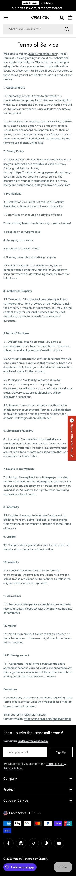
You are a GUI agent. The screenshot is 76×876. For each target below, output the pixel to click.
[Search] (66, 29)
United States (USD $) (23, 813)
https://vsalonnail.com (43, 53)
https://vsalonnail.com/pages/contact (47, 718)
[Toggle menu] (5, 17)
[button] (72, 438)
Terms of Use (55, 764)
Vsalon (17, 858)
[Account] (61, 17)
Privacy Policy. (12, 768)
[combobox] (38, 29)
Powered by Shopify (35, 858)
